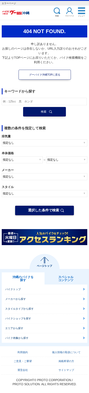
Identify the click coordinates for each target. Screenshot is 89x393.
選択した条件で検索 (43, 210)
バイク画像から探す (17, 338)
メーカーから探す (15, 299)
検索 (57, 16)
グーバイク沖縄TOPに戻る (44, 74)
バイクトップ (13, 289)
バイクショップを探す (18, 318)
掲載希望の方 (66, 361)
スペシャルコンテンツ (65, 278)
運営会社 (22, 370)
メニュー (81, 16)
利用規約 (22, 352)
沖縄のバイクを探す (23, 278)
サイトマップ (66, 370)
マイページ (69, 16)
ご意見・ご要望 (23, 361)
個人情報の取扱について (66, 352)
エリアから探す (14, 328)
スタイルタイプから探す (19, 308)
